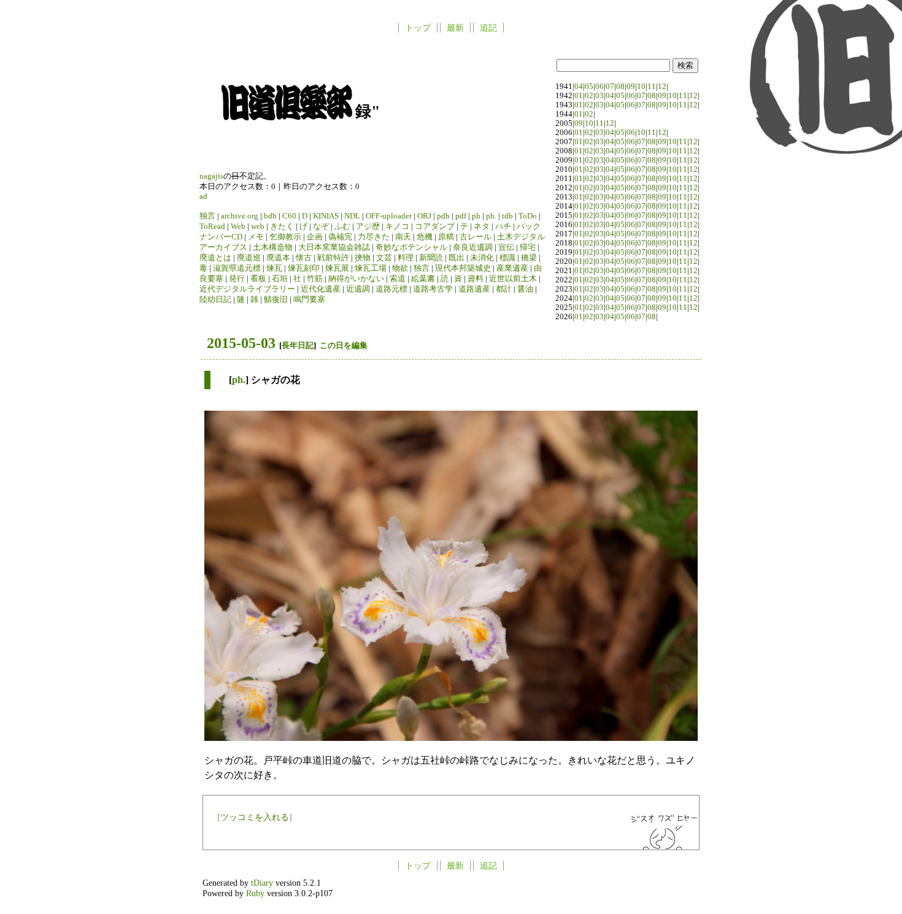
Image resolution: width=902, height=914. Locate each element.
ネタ (482, 226)
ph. (491, 216)
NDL (352, 216)
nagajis (211, 176)
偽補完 (340, 237)
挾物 (363, 258)
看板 (258, 278)
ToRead (212, 226)
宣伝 (506, 247)
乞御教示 (285, 237)
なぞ (321, 226)
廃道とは (215, 258)
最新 (455, 28)
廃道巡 (249, 258)
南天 (403, 237)
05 (589, 86)
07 (610, 86)
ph (476, 216)
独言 (207, 216)
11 (651, 86)
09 (630, 86)
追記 (488, 28)
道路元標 (391, 289)
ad (203, 196)
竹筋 (315, 278)
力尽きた (374, 237)
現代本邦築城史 (463, 268)
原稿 (446, 237)
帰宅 (528, 247)
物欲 (400, 268)
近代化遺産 (321, 289)
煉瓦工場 (371, 268)
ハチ (503, 226)
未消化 (482, 258)
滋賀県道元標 (237, 268)
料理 (406, 258)
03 (599, 95)
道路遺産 (474, 289)
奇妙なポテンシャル (411, 247)
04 (578, 86)
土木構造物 (273, 247)
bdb (270, 216)
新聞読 (431, 258)
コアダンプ (435, 226)
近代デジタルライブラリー (247, 289)
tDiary (262, 883)
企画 (315, 237)
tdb (507, 216)
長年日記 (298, 345)
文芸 (384, 258)
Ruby (255, 893)
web (257, 226)
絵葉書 (423, 278)
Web (238, 226)
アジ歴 (368, 226)
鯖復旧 (276, 299)
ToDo (527, 216)
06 (599, 86)
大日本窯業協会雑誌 (334, 247)
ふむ (342, 226)
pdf (460, 216)
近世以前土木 (513, 278)
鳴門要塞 (309, 299)
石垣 (280, 278)
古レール (475, 237)
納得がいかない (356, 278)
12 (662, 86)
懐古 (304, 258)
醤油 (525, 289)
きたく (282, 226)
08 (620, 86)
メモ (256, 237)
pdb (443, 216)
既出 (456, 258)
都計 (504, 289)
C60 (289, 216)
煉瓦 (274, 268)
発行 (237, 278)
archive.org (239, 216)
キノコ (397, 226)
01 (578, 95)
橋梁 (529, 258)
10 (641, 86)
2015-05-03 (241, 343)
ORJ (424, 216)
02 (589, 95)
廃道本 (278, 258)
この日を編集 (344, 345)
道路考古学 (433, 289)
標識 (507, 258)
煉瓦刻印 (304, 268)
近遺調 (358, 289)
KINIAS (326, 216)
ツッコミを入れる (254, 817)
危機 (425, 237)
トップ (418, 28)
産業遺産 (512, 268)
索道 (398, 278)
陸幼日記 (215, 299)
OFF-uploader (389, 216)
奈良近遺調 (473, 247)
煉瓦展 (337, 268)
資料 (476, 278)
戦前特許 (333, 258)
